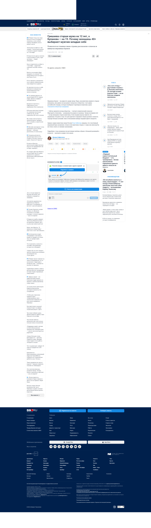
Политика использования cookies (84, 498)
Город (51, 425)
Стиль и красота (110, 420)
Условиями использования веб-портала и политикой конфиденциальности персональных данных (98, 492)
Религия (90, 433)
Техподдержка (31, 425)
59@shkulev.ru (44, 494)
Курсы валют (77, 21)
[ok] (59, 446)
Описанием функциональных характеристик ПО (87, 491)
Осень (89, 420)
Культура (72, 423)
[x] (71, 446)
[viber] (63, 446)
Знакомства (40, 21)
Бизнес (51, 420)
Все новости (35, 35)
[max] (67, 446)
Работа (90, 428)
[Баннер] (57, 29)
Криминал (73, 420)
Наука (71, 430)
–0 (97, 172)
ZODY (83, 21)
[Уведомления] (119, 24)
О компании (30, 418)
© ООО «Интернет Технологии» (34, 507)
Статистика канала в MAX (34, 430)
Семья (62, 143)
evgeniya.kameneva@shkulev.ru (113, 483)
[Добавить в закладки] (93, 56)
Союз (68, 143)
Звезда (85, 143)
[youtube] (75, 446)
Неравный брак (76, 143)
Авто (50, 418)
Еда (50, 430)
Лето (71, 425)
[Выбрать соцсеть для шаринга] (97, 56)
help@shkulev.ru (37, 496)
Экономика (109, 428)
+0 (92, 172)
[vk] (55, 446)
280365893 (54, 175)
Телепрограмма (55, 21)
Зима (71, 418)
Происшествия (92, 425)
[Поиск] (116, 24)
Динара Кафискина (59, 137)
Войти (53, 198)
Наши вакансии (31, 423)
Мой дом (72, 428)
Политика (90, 423)
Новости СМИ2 (52, 208)
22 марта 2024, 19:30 (52, 52)
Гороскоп (69, 21)
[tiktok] (79, 446)
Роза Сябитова (76, 123)
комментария (55, 56)
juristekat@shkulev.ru (62, 495)
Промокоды (94, 21)
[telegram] (51, 446)
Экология (108, 425)
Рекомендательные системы (82, 500)
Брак (57, 143)
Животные (52, 433)
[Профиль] (123, 24)
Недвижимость (31, 21)
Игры (87, 21)
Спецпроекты (109, 430)
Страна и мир (109, 423)
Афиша (63, 21)
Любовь (51, 143)
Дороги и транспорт (54, 428)
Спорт (107, 418)
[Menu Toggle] (28, 24)
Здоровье (52, 435)
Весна (51, 423)
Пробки (75, 24)
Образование (73, 435)
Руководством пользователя (83, 490)
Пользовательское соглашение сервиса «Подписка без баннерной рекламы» (93, 502)
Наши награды (31, 420)
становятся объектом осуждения (58, 106)
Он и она (90, 418)
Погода (47, 21)
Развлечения (91, 430)
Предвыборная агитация (34, 428)
